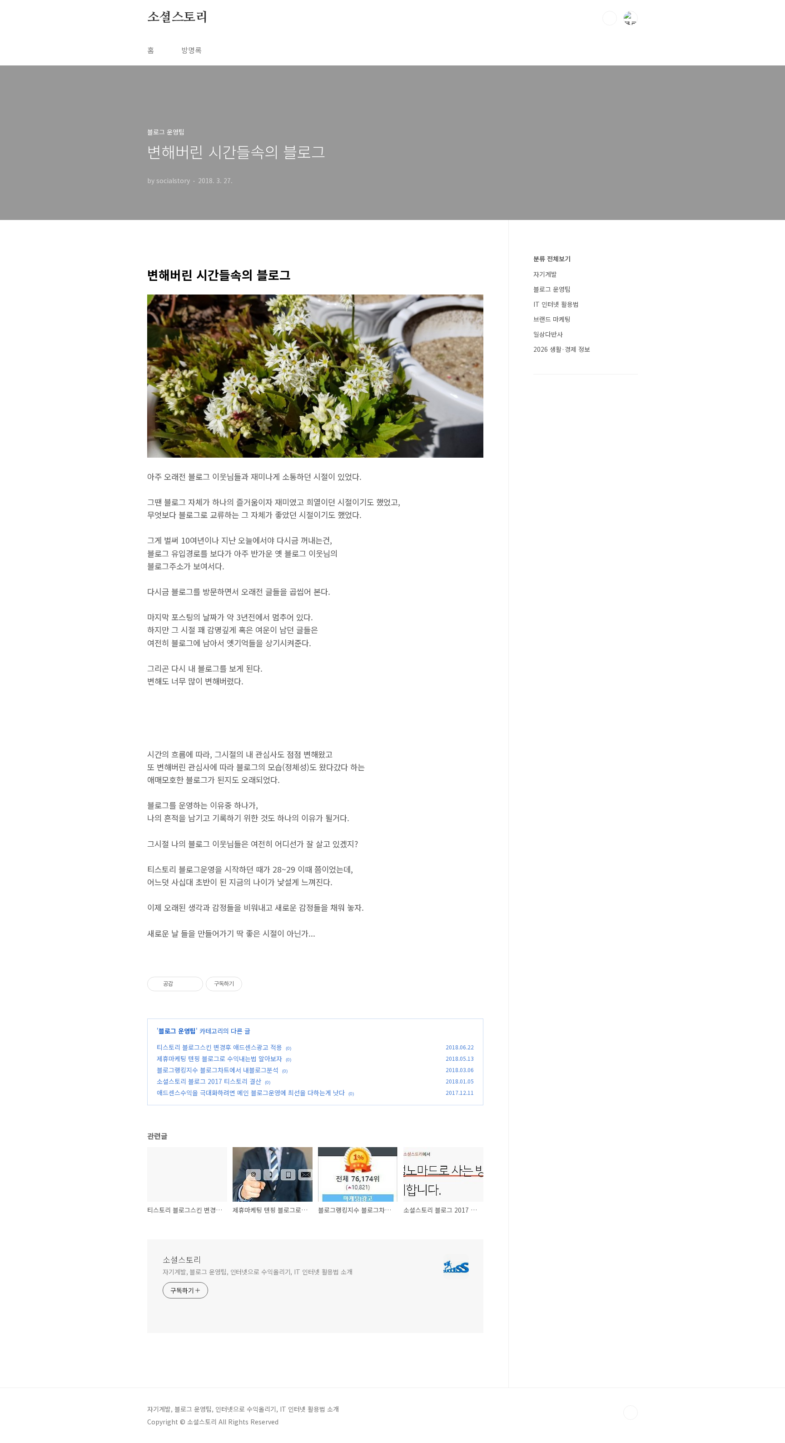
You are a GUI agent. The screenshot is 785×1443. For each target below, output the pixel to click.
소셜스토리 (177, 17)
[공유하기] (181, 984)
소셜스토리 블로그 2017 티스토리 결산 (209, 1081)
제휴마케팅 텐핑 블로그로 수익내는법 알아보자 (219, 1058)
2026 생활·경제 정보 (561, 349)
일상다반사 (548, 334)
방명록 (191, 50)
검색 (609, 18)
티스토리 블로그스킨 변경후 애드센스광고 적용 (219, 1047)
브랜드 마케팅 (552, 319)
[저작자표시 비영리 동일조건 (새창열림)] (254, 984)
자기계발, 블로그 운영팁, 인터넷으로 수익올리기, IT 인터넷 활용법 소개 (258, 1271)
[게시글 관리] (193, 984)
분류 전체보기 (552, 258)
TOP (630, 1412)
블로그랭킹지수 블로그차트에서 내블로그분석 (217, 1069)
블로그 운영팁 (177, 1030)
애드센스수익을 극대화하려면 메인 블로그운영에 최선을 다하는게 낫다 (251, 1092)
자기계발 (545, 274)
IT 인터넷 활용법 (556, 304)
